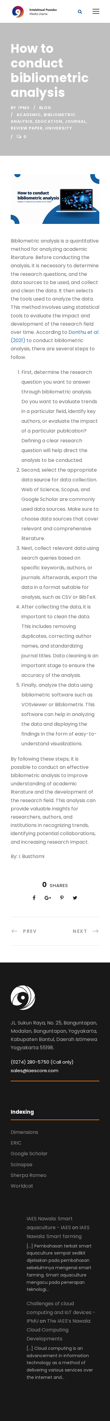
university (58, 128)
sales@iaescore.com (34, 1070)
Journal (75, 121)
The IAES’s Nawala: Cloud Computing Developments (59, 1329)
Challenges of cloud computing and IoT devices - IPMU (61, 1312)
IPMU (24, 108)
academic (28, 115)
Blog (45, 108)
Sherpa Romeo (28, 1175)
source (42, 479)
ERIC (16, 1142)
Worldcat (22, 1185)
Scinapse (21, 1164)
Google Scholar (29, 1153)
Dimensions (24, 1132)
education (48, 121)
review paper (27, 128)
